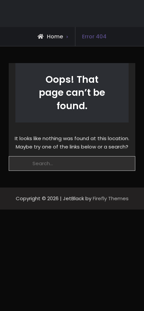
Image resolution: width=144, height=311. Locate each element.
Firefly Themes (111, 198)
